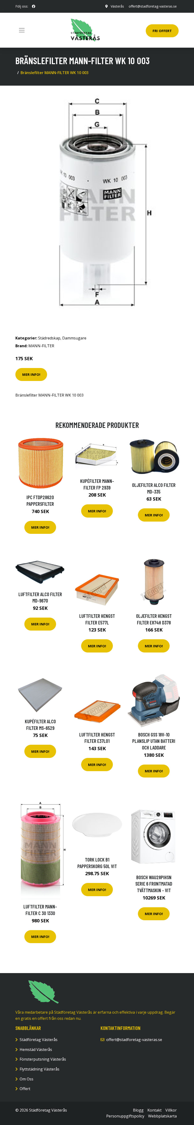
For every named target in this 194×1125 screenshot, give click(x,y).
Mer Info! (31, 374)
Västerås (117, 6)
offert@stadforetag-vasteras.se (153, 6)
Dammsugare (74, 338)
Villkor (171, 1110)
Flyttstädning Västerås (39, 1069)
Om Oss (26, 1079)
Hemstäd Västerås (36, 1049)
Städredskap (49, 338)
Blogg (138, 1110)
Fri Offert (162, 30)
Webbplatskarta (162, 1116)
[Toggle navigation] (21, 30)
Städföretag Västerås (38, 1039)
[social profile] (33, 6)
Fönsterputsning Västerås (43, 1059)
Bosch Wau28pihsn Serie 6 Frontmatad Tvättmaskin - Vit (153, 883)
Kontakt (154, 1110)
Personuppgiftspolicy (125, 1116)
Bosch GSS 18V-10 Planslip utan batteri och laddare (153, 741)
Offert (25, 1088)
